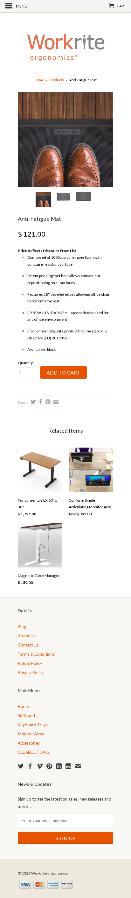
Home (23, 706)
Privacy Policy (31, 672)
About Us (26, 635)
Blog (22, 626)
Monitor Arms (31, 733)
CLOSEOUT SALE (34, 752)
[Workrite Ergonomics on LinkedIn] (59, 766)
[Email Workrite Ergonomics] (78, 766)
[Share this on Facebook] (40, 401)
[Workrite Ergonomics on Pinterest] (49, 766)
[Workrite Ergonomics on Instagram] (68, 766)
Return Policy (30, 663)
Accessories (29, 743)
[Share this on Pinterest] (47, 401)
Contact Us (28, 644)
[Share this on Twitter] (32, 401)
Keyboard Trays (33, 724)
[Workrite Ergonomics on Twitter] (21, 766)
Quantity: (26, 362)
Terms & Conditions (36, 654)
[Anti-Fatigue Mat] (65, 139)
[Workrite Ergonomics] (65, 39)
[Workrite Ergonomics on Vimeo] (40, 766)
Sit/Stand (26, 715)
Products (56, 80)
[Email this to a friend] (55, 401)
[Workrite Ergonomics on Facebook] (30, 766)
